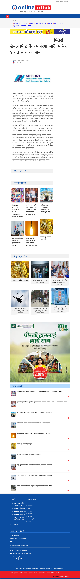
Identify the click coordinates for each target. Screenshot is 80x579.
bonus (50, 23)
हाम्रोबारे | (58, 1)
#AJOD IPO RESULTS (21, 23)
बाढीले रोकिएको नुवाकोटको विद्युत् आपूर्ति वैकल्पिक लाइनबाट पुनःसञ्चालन (34, 433)
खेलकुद (30, 511)
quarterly (16, 26)
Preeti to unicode (17, 527)
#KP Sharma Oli (41, 23)
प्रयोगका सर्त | (63, 1)
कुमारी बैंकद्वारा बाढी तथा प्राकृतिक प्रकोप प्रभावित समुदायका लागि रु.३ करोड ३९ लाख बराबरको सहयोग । (42, 402)
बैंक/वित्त (23, 26)
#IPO (31, 23)
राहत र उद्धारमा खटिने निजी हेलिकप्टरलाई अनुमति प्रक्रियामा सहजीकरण (20, 311)
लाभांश (29, 26)
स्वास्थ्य (29, 521)
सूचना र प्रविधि (31, 519)
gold (55, 23)
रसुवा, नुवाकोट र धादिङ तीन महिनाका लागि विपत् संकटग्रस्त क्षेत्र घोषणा (59, 282)
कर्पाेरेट (29, 508)
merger (61, 23)
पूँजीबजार (30, 513)
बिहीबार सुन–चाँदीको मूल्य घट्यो (20, 280)
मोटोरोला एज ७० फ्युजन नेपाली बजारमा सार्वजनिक (29, 454)
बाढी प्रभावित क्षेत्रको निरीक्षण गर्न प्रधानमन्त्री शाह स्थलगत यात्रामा (33, 423)
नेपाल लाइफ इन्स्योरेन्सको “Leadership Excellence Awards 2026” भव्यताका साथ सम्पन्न (39, 391)
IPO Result (15, 524)
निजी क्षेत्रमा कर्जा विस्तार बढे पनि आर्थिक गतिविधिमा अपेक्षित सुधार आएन (34, 412)
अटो (29, 503)
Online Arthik (19, 62)
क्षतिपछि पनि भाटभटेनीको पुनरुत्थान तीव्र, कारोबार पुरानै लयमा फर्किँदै (60, 309)
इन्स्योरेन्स (30, 505)
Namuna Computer (64, 576)
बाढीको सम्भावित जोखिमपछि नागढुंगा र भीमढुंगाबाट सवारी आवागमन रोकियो (40, 311)
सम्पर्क (67, 1)
